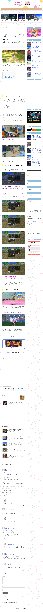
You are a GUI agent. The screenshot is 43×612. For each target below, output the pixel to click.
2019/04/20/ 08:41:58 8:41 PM (11, 564)
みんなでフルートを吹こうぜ (7, 77)
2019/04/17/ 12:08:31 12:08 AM (9, 509)
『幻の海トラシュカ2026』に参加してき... (33, 221)
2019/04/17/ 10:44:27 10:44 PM (11, 544)
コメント (3, 576)
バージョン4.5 (22, 353)
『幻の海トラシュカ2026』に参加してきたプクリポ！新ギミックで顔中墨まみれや (36, 59)
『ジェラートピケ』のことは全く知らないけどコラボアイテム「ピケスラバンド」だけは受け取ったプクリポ (36, 150)
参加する (39, 253)
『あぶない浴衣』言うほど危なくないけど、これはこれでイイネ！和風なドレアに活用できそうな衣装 (36, 163)
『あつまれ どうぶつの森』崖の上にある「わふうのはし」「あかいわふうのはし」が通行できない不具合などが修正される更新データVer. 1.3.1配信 (34, 64)
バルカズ (23, 355)
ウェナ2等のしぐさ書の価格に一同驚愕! (9, 76)
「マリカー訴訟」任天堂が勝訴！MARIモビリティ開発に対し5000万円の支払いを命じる (36, 51)
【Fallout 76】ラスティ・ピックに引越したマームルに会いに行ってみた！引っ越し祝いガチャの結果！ (36, 55)
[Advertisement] (13, 30)
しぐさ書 (13, 352)
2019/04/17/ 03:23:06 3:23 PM (9, 528)
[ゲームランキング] (34, 33)
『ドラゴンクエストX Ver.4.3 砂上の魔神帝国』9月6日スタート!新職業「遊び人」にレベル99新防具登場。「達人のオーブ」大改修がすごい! (16, 430)
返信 (23, 497)
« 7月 (30, 177)
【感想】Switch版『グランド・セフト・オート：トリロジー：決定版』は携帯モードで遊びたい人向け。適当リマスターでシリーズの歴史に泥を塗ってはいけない (34, 70)
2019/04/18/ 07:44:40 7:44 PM (9, 554)
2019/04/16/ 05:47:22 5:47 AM (9, 470)
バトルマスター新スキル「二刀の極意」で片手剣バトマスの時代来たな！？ (36, 74)
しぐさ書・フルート (17, 352)
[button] (3, 18)
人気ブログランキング (14, 347)
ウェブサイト (4, 588)
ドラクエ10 (8, 352)
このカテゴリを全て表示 (33, 252)
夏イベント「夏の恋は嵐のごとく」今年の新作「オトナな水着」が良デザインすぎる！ (36, 47)
